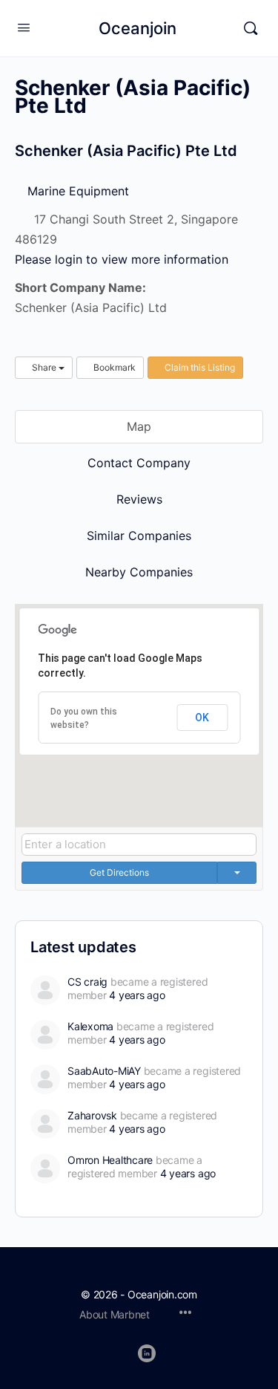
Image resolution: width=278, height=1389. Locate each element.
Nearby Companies (139, 572)
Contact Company (139, 462)
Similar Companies (139, 535)
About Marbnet (114, 1314)
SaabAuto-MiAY (104, 1070)
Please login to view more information (121, 259)
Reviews (139, 499)
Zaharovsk (92, 1115)
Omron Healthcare (110, 1160)
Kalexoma (90, 1026)
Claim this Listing (198, 367)
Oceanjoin (137, 28)
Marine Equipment (76, 190)
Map (139, 426)
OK (202, 717)
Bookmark (113, 367)
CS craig (87, 981)
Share (44, 367)
